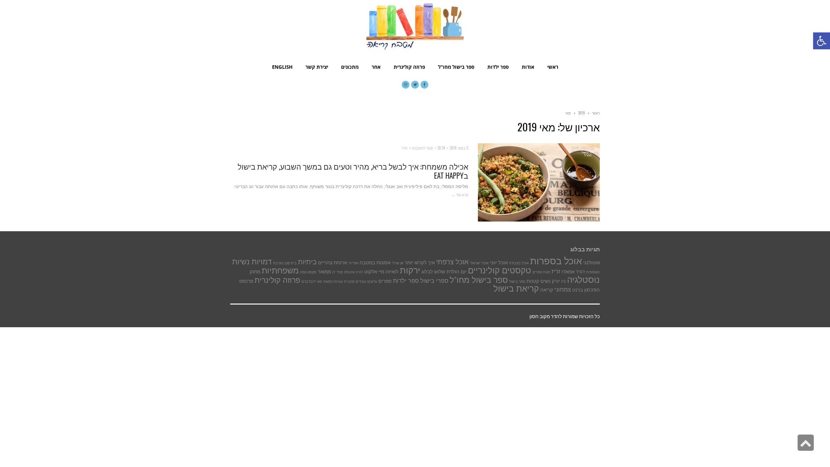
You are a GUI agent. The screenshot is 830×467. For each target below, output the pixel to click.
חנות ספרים (541, 272)
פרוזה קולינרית (409, 67)
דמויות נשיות (252, 261)
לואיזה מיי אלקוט (381, 272)
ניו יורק (559, 281)
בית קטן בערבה (285, 263)
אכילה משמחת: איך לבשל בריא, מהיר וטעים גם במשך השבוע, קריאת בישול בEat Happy (353, 171)
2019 (581, 112)
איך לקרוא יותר (420, 262)
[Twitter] (415, 85)
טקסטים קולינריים (499, 270)
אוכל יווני (499, 262)
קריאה (546, 290)
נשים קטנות (539, 281)
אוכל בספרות (556, 261)
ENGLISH (282, 67)
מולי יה (337, 272)
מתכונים (350, 67)
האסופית (593, 272)
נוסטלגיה (583, 279)
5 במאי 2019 (459, 147)
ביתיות (307, 261)
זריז (555, 271)
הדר (404, 147)
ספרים (385, 281)
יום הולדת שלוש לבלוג (444, 272)
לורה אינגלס (353, 272)
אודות (528, 67)
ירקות (410, 270)
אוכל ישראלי (479, 263)
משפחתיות (280, 270)
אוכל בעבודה (519, 263)
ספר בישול (517, 281)
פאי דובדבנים (312, 281)
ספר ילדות (498, 67)
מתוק (255, 272)
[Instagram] (405, 85)
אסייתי (353, 263)
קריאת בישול (516, 288)
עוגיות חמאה (333, 281)
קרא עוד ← (460, 194)
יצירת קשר (316, 67)
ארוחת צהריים (332, 262)
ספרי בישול (434, 280)
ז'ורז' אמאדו (573, 272)
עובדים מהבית (355, 281)
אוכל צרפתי (452, 261)
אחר (376, 67)
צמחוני (562, 289)
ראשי (552, 67)
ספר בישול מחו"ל (456, 67)
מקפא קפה (308, 272)
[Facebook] (424, 85)
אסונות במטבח (375, 262)
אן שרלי (397, 263)
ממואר (324, 272)
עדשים (372, 281)
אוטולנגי (591, 262)
